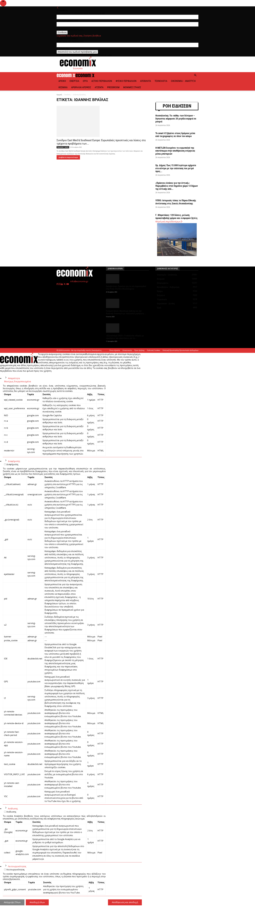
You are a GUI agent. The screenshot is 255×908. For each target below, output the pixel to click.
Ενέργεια (74, 81)
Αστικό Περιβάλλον (101, 81)
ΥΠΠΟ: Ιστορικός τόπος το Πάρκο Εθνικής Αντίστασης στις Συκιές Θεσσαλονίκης (175, 202)
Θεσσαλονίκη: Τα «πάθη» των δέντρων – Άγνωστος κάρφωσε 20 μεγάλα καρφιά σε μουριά (175, 118)
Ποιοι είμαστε (114, 350)
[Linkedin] (62, 284)
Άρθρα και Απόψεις (81, 87)
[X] (65, 284)
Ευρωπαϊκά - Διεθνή (62, 147)
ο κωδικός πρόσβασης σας (70, 29)
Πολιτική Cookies (153, 350)
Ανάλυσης (13, 808)
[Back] (58, 7)
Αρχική (62, 81)
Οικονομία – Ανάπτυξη (183, 81)
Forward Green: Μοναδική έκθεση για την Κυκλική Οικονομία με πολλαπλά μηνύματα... (126, 312)
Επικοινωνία (127, 350)
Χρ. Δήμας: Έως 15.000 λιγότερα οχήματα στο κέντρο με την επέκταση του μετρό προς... (175, 168)
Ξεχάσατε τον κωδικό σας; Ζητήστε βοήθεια (79, 35)
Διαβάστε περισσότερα (68, 157)
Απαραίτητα (14, 378)
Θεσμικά (62, 87)
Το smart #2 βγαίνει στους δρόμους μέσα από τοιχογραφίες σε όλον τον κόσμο (175, 135)
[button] (195, 75)
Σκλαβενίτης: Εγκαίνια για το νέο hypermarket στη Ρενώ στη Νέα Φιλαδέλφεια (126, 287)
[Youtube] (68, 284)
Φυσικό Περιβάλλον (126, 81)
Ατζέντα (99, 87)
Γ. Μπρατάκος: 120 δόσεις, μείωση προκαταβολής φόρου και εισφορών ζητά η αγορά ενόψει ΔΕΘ (176, 218)
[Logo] (66, 76)
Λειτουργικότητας (17, 866)
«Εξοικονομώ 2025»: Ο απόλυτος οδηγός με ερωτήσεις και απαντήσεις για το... (125, 336)
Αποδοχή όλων (37, 902)
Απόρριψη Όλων (12, 902)
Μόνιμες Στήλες (132, 87)
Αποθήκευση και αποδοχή (125, 902)
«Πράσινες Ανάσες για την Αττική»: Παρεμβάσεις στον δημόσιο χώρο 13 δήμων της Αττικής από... (176, 186)
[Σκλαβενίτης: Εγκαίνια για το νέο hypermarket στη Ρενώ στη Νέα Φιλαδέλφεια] (127, 278)
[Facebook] (57, 284)
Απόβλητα (145, 81)
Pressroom (113, 87)
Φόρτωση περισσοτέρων (168, 221)
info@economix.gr (79, 281)
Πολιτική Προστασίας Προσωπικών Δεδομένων (180, 350)
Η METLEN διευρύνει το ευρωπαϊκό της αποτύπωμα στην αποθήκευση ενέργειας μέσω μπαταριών (175, 150)
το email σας (63, 48)
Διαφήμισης (14, 461)
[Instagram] (59, 284)
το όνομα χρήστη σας (67, 20)
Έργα (85, 81)
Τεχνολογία (161, 81)
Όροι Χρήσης (139, 350)
